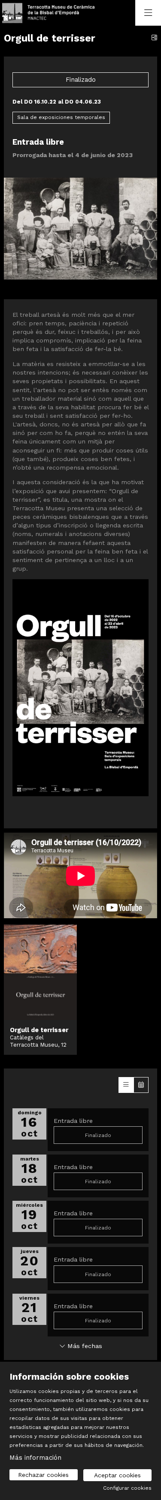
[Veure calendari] (141, 1084)
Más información (35, 1457)
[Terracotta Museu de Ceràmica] (46, 13)
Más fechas (83, 1346)
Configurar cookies (127, 1488)
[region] (80, 236)
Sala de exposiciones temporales (61, 117)
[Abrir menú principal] (148, 13)
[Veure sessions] (126, 1084)
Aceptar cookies (117, 1475)
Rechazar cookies (43, 1474)
